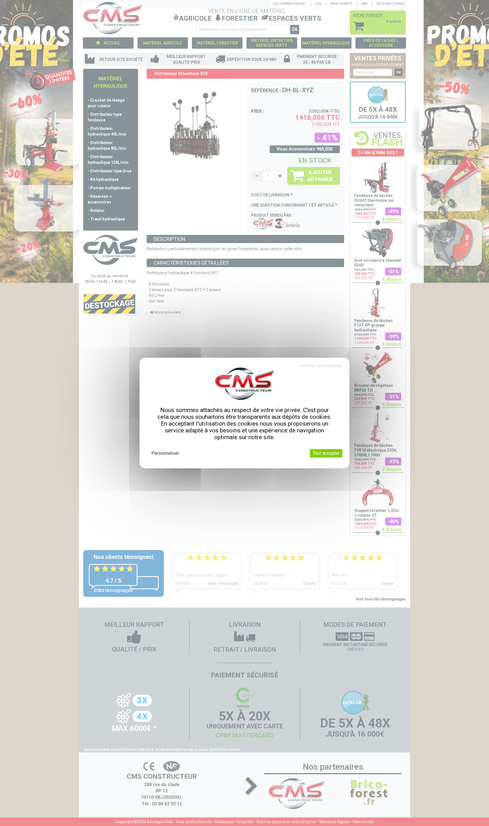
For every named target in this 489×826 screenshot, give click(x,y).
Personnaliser (165, 453)
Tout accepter (326, 453)
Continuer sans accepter (320, 365)
